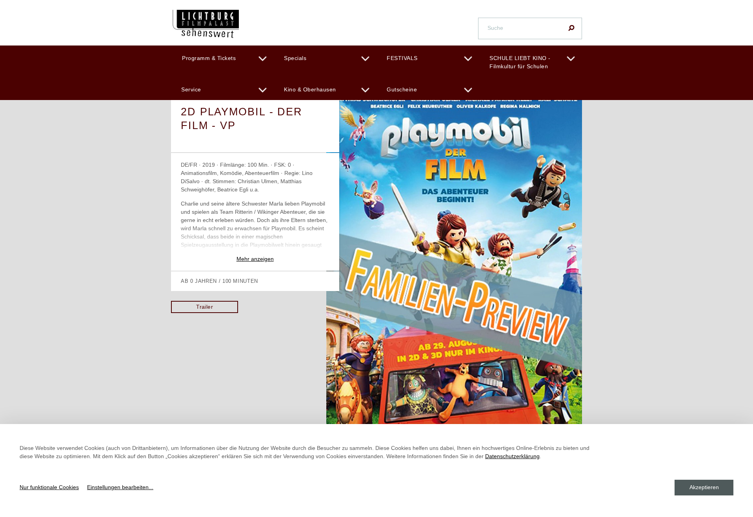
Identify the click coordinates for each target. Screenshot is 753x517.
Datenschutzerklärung (512, 456)
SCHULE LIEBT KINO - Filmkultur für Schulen (520, 62)
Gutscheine (402, 89)
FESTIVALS (402, 58)
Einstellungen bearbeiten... (120, 487)
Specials (295, 58)
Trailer (204, 307)
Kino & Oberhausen (310, 89)
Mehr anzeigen (255, 259)
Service (191, 89)
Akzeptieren (704, 487)
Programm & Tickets (209, 58)
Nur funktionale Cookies (49, 487)
